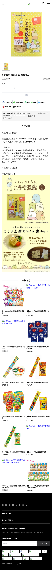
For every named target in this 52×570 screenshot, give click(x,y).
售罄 (26, 95)
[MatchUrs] (29, 4)
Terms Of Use (7, 514)
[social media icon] (3, 505)
